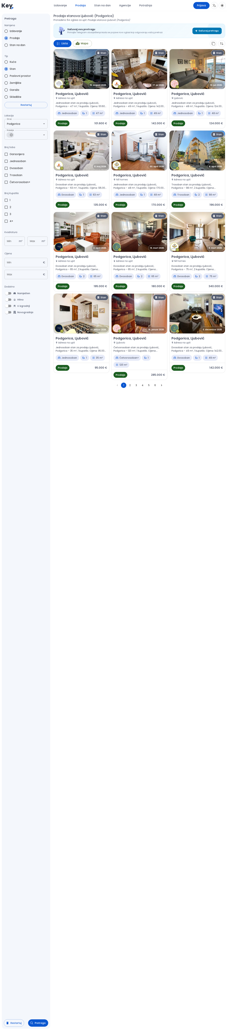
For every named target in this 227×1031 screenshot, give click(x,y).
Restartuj (26, 105)
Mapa (84, 43)
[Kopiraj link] (213, 43)
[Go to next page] (161, 385)
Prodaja (80, 5)
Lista (64, 43)
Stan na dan (102, 5)
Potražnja (145, 5)
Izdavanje (60, 5)
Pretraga (40, 1023)
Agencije (125, 5)
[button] (10, 135)
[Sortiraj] (221, 43)
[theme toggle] (222, 5)
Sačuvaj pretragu (209, 30)
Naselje (10, 130)
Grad (9, 119)
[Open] (44, 123)
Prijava (201, 5)
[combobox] (21, 124)
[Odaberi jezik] (214, 5)
